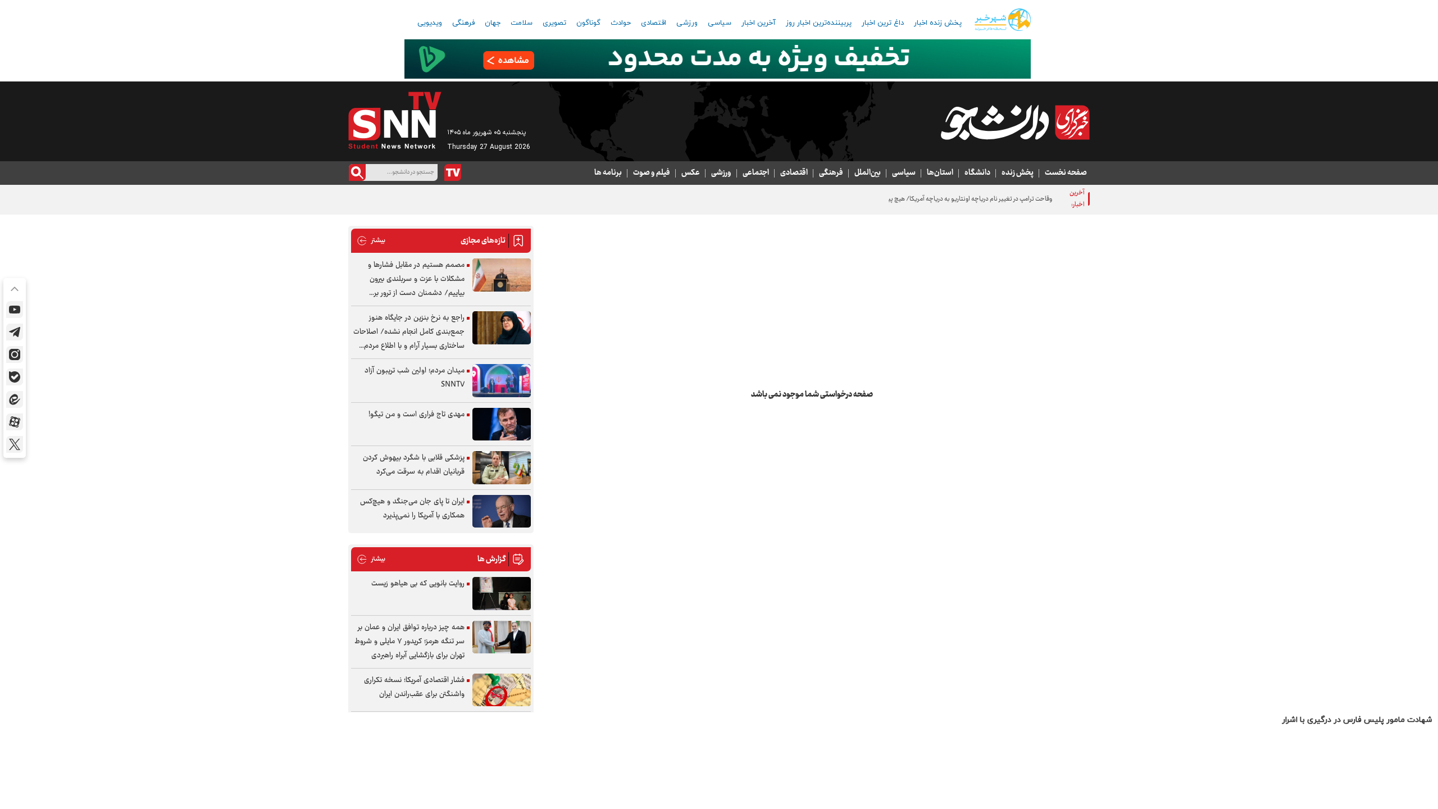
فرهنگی (463, 23)
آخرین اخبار (758, 23)
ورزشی (687, 23)
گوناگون (588, 23)
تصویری (554, 23)
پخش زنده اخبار (938, 23)
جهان (492, 23)
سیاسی (719, 23)
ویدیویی (429, 23)
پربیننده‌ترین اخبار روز (819, 23)
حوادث (621, 23)
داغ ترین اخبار (883, 23)
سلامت (522, 23)
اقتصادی (653, 23)
